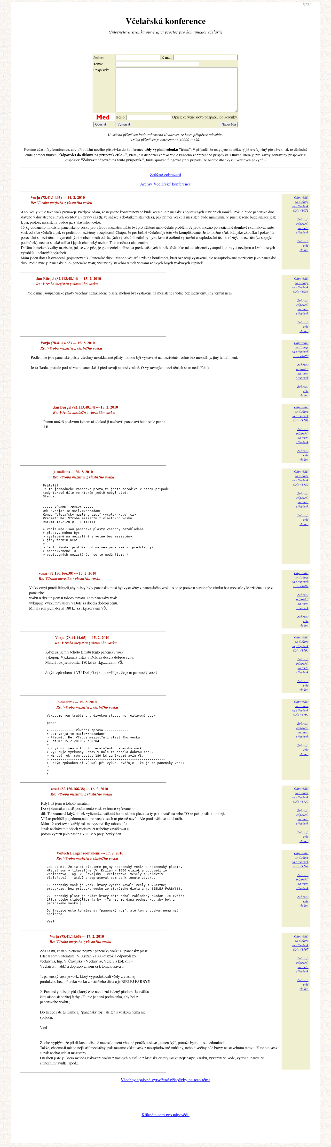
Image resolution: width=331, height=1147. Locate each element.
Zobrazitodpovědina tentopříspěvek (302, 225)
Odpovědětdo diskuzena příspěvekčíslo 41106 (300, 644)
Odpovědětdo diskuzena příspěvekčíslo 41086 (300, 285)
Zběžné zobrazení (165, 174)
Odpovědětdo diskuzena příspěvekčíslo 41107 (300, 708)
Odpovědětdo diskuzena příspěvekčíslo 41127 (300, 795)
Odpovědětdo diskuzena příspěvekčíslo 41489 (300, 478)
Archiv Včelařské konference (165, 184)
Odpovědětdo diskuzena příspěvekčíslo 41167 (300, 943)
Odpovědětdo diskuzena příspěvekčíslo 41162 (300, 859)
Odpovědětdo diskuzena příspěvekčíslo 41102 (300, 413)
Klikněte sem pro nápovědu (165, 1114)
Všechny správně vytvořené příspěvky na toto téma (165, 1079)
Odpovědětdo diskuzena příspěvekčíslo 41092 (300, 579)
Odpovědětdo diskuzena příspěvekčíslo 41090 (300, 349)
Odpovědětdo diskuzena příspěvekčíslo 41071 (300, 204)
